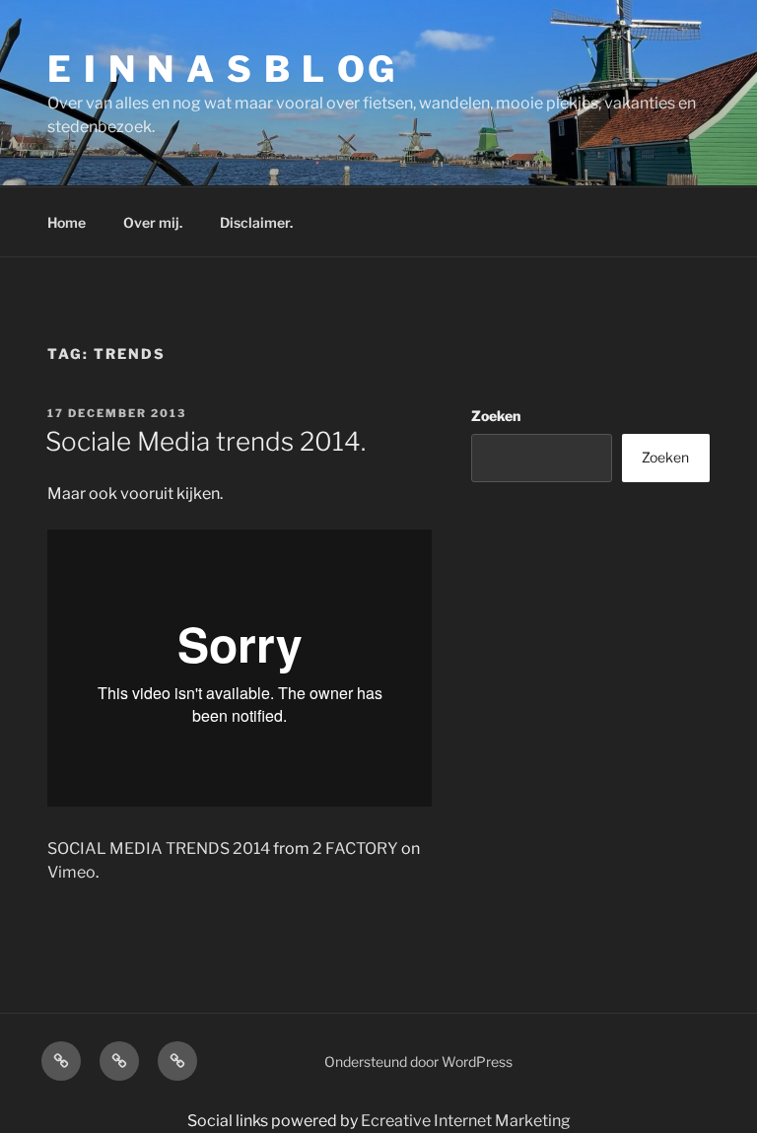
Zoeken (495, 415)
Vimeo (71, 872)
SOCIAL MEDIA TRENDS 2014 (158, 848)
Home (66, 222)
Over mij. (152, 222)
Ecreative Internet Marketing (466, 1120)
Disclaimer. (256, 222)
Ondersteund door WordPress (418, 1061)
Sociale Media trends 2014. (205, 441)
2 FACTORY (355, 848)
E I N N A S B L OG (222, 69)
